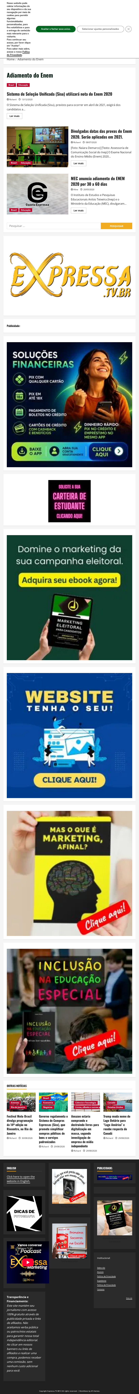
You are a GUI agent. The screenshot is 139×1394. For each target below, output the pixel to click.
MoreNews (83, 1391)
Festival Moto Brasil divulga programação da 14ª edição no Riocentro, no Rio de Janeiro (20, 1124)
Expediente (101, 1280)
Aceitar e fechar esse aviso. (56, 29)
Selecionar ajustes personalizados (100, 29)
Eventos (15, 1102)
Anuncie (100, 1272)
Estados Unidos (115, 1107)
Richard (12, 99)
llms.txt (129, 1298)
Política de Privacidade (106, 1276)
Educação (23, 84)
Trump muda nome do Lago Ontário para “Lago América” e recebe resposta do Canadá (116, 1124)
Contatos (100, 1289)
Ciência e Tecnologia (85, 1102)
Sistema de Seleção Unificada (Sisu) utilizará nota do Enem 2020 (59, 94)
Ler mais (15, 116)
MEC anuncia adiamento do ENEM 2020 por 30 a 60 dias (37, 194)
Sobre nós (101, 1267)
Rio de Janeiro (18, 1107)
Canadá (111, 1102)
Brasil (11, 84)
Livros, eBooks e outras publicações (93, 1107)
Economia (48, 1102)
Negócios (47, 1107)
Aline (75, 189)
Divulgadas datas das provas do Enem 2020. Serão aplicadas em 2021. (37, 146)
